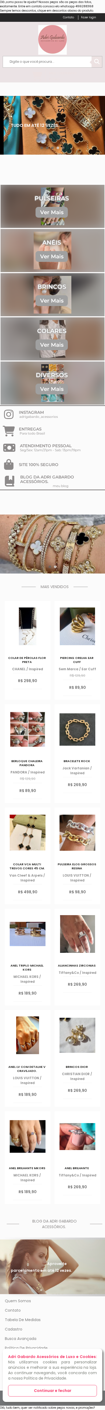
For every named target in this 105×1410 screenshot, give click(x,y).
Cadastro (13, 1329)
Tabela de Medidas (23, 1319)
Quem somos (18, 1301)
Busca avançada (20, 1338)
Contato (13, 1310)
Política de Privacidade (26, 1348)
